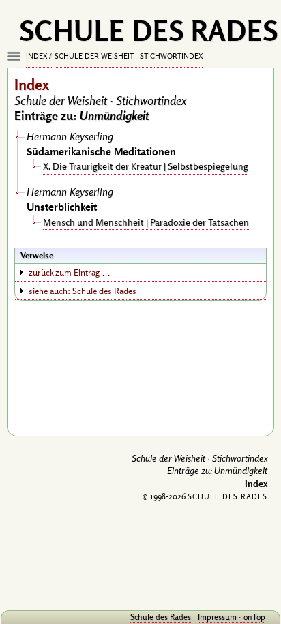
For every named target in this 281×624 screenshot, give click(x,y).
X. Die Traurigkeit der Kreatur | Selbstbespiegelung (145, 166)
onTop (254, 617)
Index (36, 56)
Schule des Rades (160, 617)
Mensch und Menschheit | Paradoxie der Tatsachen (146, 222)
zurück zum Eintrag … (69, 272)
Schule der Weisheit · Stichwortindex (129, 56)
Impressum (217, 617)
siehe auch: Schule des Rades (82, 290)
